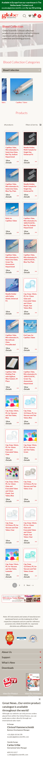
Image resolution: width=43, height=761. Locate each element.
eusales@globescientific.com (14, 8)
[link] (10, 16)
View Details (8, 161)
